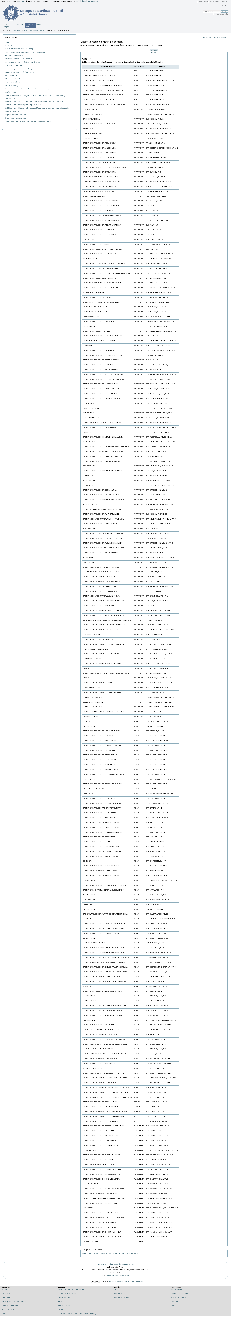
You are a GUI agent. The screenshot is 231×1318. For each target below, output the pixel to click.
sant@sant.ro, (111, 1275)
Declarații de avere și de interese (14, 1302)
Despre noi (19, 24)
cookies (22, 1)
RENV (60, 1302)
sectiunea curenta (221, 14)
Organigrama (6, 1293)
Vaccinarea (62, 1310)
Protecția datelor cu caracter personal (71, 1289)
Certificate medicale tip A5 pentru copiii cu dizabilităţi (77, 1314)
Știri (115, 1289)
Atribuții (4, 1289)
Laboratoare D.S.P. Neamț (180, 1293)
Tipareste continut (220, 37)
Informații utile (29, 25)
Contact (224, 2)
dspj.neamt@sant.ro (123, 1275)
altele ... (4, 1314)
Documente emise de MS (67, 1293)
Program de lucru (8, 1310)
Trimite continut (206, 37)
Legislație (174, 1302)
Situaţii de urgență (64, 1306)
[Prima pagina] (9, 13)
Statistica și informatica (179, 1298)
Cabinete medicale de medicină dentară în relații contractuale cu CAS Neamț (110, 1253)
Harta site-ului (203, 2)
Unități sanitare (39, 30)
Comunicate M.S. (120, 1293)
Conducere (6, 1298)
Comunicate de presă (122, 1298)
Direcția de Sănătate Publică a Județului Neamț (116, 1264)
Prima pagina (6, 25)
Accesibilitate (214, 2)
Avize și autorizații (64, 1298)
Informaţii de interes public (11, 1306)
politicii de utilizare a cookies (87, 1)
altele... (173, 1306)
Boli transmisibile (177, 1289)
